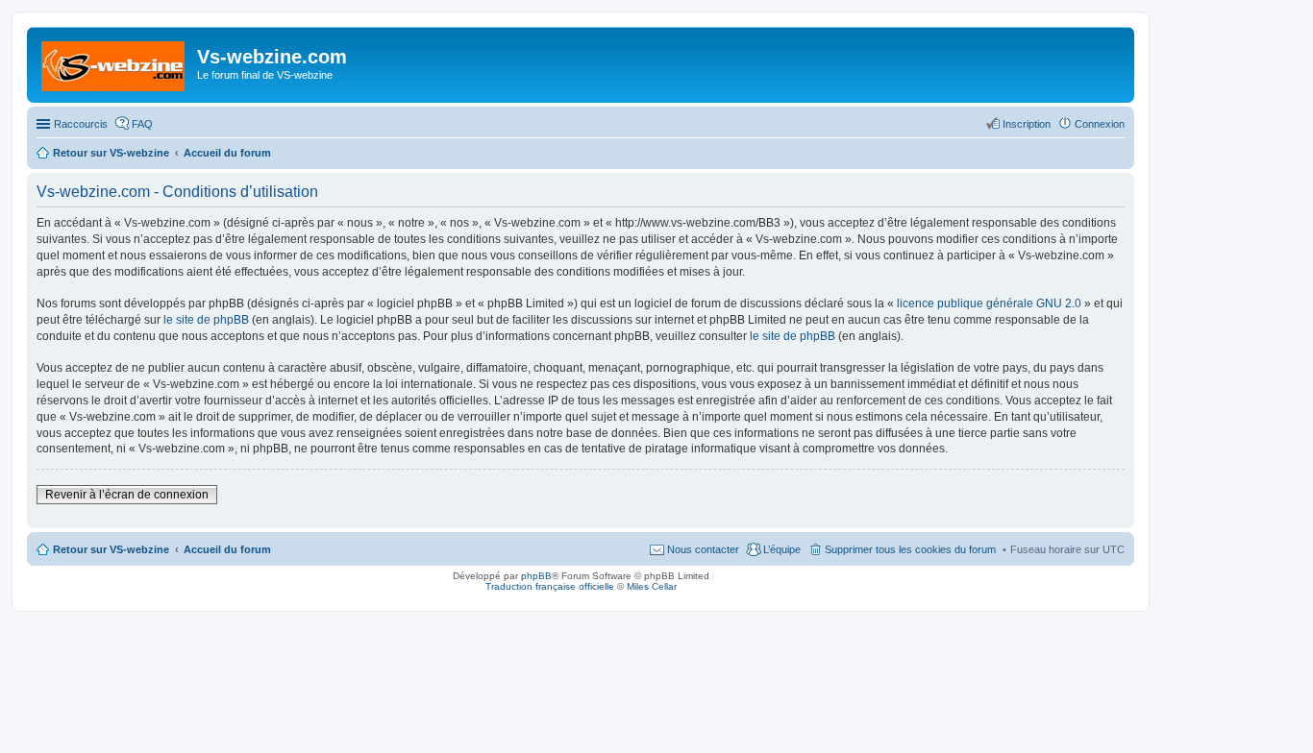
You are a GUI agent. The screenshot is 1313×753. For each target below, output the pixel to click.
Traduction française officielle (549, 586)
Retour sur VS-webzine (111, 549)
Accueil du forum (227, 549)
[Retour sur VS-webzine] (114, 62)
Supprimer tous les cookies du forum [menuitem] (910, 549)
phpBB (536, 576)
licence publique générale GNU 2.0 (989, 303)
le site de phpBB (206, 320)
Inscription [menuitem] (1027, 124)
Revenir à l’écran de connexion (127, 494)
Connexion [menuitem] (1100, 124)
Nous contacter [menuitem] (703, 549)
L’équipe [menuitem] (782, 549)
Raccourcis (81, 124)
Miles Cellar (652, 586)
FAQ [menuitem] (142, 124)
